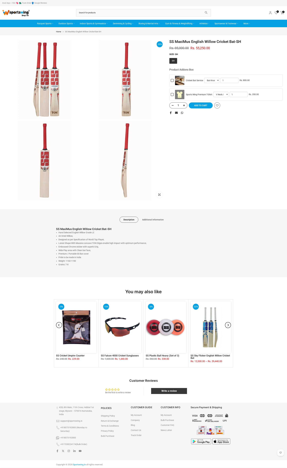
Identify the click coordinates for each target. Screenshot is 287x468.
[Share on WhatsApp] (182, 112)
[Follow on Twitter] (63, 451)
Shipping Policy (108, 416)
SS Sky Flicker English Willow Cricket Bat (210, 356)
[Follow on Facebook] (57, 451)
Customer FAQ (167, 425)
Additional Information (153, 219)
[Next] (228, 325)
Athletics (203, 23)
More (246, 23)
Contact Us (136, 430)
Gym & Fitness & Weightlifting (178, 23)
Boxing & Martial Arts (148, 23)
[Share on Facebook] (170, 112)
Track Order (26, 3)
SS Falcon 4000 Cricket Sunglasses (120, 355)
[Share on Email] (176, 112)
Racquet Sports (44, 23)
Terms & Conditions (110, 426)
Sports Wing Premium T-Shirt (199, 94)
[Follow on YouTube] (80, 451)
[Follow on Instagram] (68, 451)
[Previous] (59, 325)
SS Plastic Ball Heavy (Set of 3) (162, 355)
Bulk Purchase (107, 436)
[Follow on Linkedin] (74, 451)
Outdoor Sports (65, 23)
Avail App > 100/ (9, 3)
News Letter (166, 430)
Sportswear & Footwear (225, 23)
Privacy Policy (107, 431)
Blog (133, 425)
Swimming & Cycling (122, 23)
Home (58, 32)
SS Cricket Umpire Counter (70, 355)
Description (128, 219)
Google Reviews (40, 3)
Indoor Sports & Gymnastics (93, 23)
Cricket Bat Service (194, 80)
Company (135, 420)
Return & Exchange (110, 421)
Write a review (169, 391)
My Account (136, 415)
